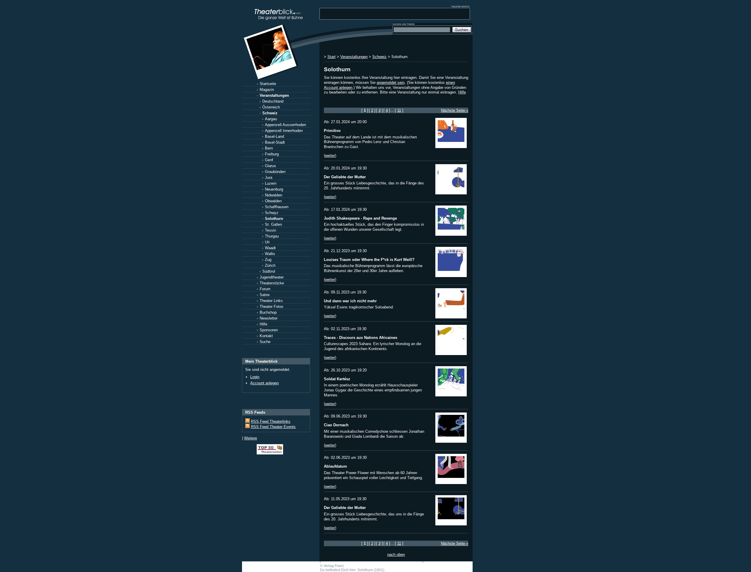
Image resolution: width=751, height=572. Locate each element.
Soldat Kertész (337, 379)
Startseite (268, 84)
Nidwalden (273, 195)
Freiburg (272, 154)
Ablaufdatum (335, 466)
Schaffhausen (276, 207)
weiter (330, 155)
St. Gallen (273, 224)
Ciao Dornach (336, 425)
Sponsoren (269, 330)
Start (331, 57)
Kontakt (266, 336)
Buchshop (268, 312)
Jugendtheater (272, 277)
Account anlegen (264, 383)
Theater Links (271, 300)
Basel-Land (274, 136)
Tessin (270, 230)
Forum (265, 289)
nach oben (396, 554)
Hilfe (263, 324)
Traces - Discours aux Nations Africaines (360, 337)
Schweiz (270, 113)
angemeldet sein (391, 82)
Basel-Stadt (275, 142)
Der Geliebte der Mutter (345, 177)
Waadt (270, 248)
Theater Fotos (271, 306)
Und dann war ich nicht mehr (350, 301)
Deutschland (272, 101)
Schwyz (271, 213)
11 (399, 110)
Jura (268, 177)
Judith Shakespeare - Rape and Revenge (360, 218)
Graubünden (275, 171)
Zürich (270, 265)
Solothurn (274, 218)
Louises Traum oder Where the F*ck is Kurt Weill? (369, 259)
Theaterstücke (272, 283)
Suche (265, 342)
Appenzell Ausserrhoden (285, 125)
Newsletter (269, 318)
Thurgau (272, 236)
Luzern (270, 183)
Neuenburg (274, 189)
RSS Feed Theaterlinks (270, 421)
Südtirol (268, 271)
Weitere (250, 438)
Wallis (270, 254)
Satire (265, 295)
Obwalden (273, 201)
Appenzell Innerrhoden (284, 130)
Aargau (271, 119)
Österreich (271, 107)
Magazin (267, 89)
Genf (269, 160)
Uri (267, 242)
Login (254, 377)
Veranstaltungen (274, 95)
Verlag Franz (334, 566)
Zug (268, 259)
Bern (269, 148)
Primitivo (332, 130)
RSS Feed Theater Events (273, 427)
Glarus (270, 166)
